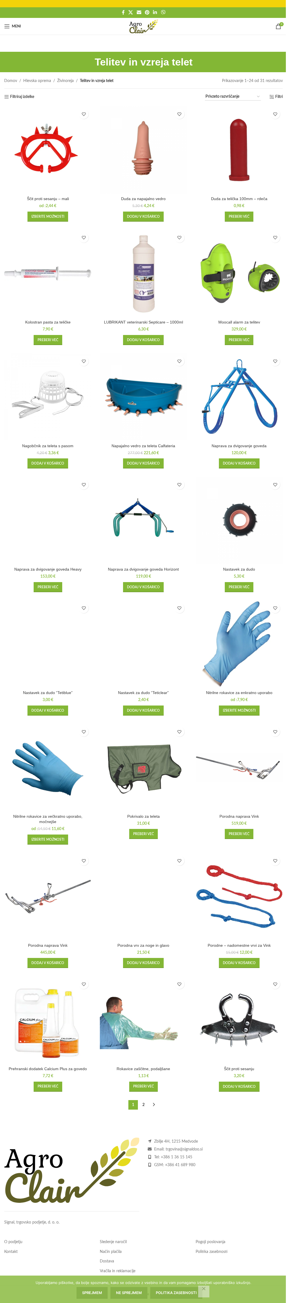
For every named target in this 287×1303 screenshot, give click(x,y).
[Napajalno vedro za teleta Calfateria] (143, 396)
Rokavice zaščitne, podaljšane (143, 1069)
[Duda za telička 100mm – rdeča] (239, 149)
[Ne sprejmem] (203, 1291)
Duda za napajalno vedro (143, 198)
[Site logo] (144, 26)
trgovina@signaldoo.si (184, 1149)
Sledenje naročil (113, 1242)
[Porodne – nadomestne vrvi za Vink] (239, 896)
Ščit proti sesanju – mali (48, 198)
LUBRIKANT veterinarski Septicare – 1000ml (143, 322)
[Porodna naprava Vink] (239, 767)
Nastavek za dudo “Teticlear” (143, 692)
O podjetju (13, 1242)
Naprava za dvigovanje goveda (239, 446)
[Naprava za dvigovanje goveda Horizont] (143, 520)
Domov (10, 81)
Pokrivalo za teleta (143, 816)
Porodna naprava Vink (239, 816)
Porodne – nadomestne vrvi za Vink (239, 945)
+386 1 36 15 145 (176, 1157)
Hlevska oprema (37, 81)
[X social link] (131, 12)
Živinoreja (65, 81)
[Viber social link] (163, 12)
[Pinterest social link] (147, 12)
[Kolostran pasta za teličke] (47, 273)
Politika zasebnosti (212, 1252)
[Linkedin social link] (155, 12)
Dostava (107, 1261)
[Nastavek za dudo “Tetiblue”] (47, 644)
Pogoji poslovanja (210, 1242)
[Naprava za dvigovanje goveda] (239, 396)
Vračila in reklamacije (117, 1271)
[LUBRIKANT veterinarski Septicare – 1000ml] (143, 273)
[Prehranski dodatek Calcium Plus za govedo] (47, 1019)
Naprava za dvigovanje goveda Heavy (48, 569)
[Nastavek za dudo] (239, 520)
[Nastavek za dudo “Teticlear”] (143, 644)
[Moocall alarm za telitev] (239, 273)
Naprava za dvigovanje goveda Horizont (143, 569)
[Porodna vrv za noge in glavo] (143, 896)
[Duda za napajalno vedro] (143, 149)
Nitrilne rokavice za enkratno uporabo (239, 692)
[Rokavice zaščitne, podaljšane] (143, 1019)
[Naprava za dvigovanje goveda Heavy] (47, 520)
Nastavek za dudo (239, 569)
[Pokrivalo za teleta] (143, 767)
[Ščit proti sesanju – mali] (47, 149)
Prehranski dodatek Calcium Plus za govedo (48, 1069)
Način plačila (111, 1252)
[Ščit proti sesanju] (239, 1019)
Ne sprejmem (129, 1292)
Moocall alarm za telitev (239, 322)
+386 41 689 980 (180, 1165)
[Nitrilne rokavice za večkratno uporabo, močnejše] (47, 767)
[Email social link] (139, 12)
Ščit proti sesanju (239, 1069)
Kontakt (11, 1252)
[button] (143, 217)
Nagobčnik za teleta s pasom (47, 446)
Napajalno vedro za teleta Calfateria (143, 446)
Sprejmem (92, 1292)
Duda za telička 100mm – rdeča (239, 198)
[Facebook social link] (123, 12)
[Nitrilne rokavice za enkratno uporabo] (239, 644)
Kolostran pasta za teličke (48, 322)
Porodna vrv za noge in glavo (143, 945)
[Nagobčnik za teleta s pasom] (47, 396)
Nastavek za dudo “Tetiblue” (48, 692)
